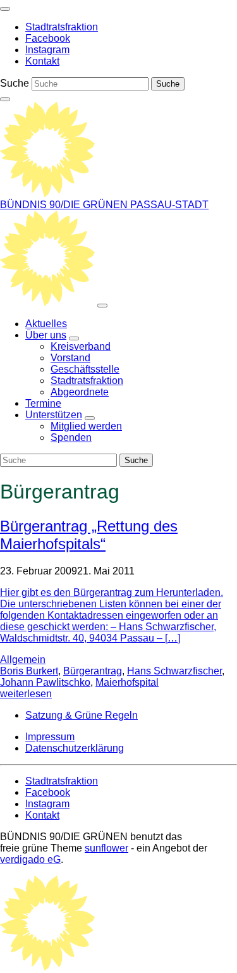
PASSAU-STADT (169, 204)
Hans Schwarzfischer (174, 671)
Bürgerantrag (92, 671)
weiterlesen (26, 693)
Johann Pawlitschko (45, 682)
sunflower (106, 848)
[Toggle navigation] (5, 9)
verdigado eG (30, 859)
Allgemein (23, 659)
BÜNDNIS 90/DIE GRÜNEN (65, 204)
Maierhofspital (127, 682)
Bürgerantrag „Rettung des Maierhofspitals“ (89, 534)
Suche (14, 83)
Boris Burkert (29, 671)
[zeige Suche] (5, 99)
